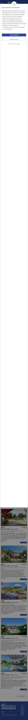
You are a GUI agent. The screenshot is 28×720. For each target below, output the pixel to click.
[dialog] (14, 256)
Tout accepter (14, 35)
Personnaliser (14, 39)
